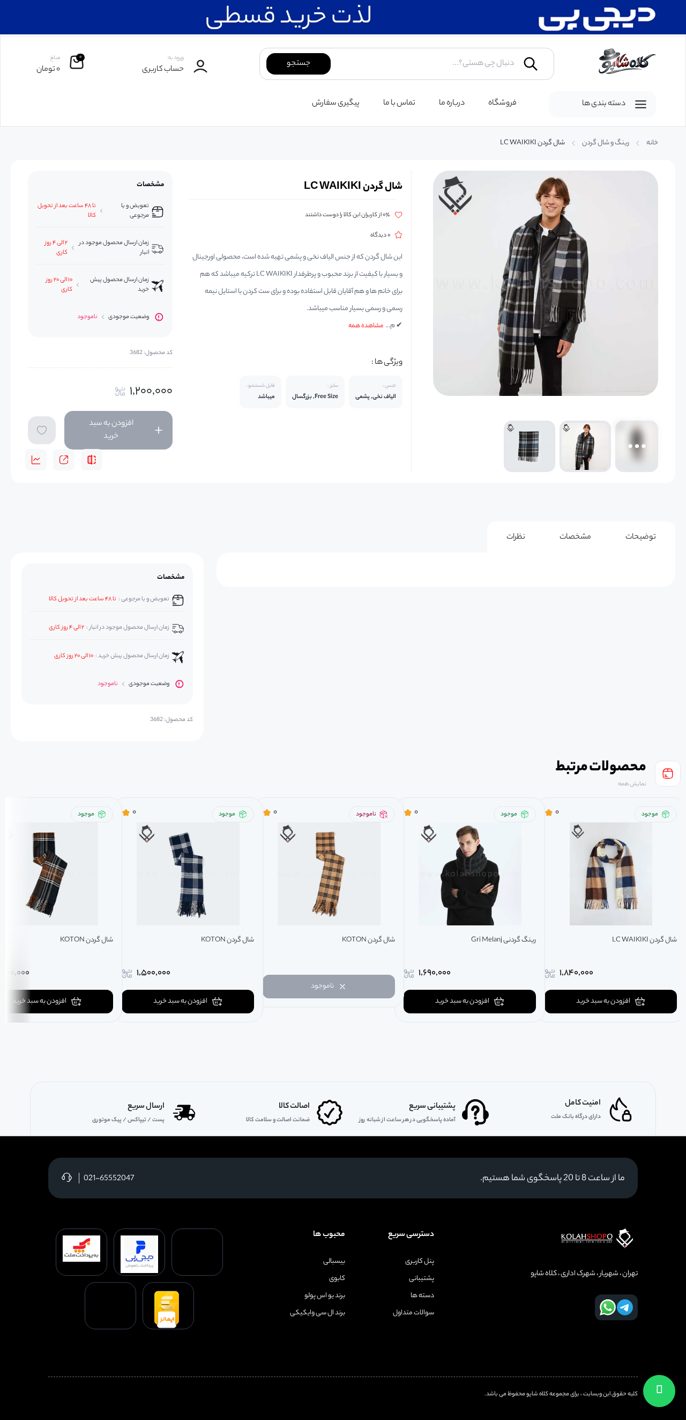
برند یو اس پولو (324, 1296)
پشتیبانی (421, 1279)
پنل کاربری (419, 1261)
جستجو (298, 63)
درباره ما (452, 103)
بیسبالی (334, 1261)
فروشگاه (502, 103)
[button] (659, 1391)
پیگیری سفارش (336, 103)
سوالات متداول (413, 1313)
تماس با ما (399, 103)
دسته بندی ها (603, 104)
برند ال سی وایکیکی (317, 1313)
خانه (652, 143)
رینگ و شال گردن (605, 143)
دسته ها (422, 1296)
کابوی (337, 1279)
